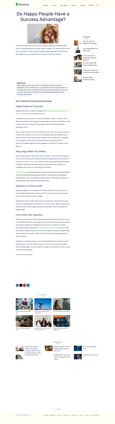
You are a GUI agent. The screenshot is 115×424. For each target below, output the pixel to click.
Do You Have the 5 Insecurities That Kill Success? (89, 58)
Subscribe (91, 5)
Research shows (21, 172)
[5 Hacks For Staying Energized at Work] (24, 321)
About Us (87, 415)
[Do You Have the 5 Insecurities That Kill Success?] (78, 57)
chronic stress (33, 162)
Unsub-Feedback (95, 415)
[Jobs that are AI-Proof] (78, 356)
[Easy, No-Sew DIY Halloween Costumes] (78, 43)
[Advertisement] (43, 69)
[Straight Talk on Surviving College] (78, 79)
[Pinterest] (24, 285)
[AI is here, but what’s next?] (78, 348)
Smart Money (63, 5)
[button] (97, 5)
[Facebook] (17, 285)
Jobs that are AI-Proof (90, 355)
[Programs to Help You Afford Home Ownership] (78, 72)
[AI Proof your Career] (20, 356)
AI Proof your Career (31, 355)
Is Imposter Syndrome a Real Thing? (61, 311)
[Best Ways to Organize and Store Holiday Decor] (61, 321)
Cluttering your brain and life (48, 228)
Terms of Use (66, 415)
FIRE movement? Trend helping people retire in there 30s (61, 349)
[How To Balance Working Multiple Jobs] (24, 304)
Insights (73, 5)
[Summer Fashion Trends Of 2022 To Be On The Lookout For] (42, 321)
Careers (54, 5)
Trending (82, 5)
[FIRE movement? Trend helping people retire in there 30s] (49, 348)
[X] (20, 285)
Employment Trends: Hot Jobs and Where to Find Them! (62, 357)
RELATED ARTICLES (43, 294)
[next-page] (19, 333)
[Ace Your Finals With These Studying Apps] (78, 64)
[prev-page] (17, 333)
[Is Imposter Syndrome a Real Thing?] (61, 304)
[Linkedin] (28, 285)
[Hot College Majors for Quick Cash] (78, 50)
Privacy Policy (74, 415)
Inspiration (45, 5)
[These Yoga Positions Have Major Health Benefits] (42, 304)
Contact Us (81, 415)
